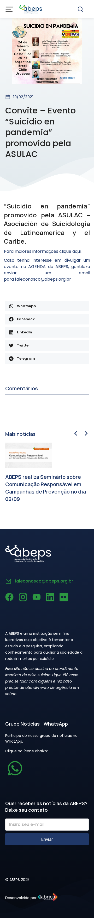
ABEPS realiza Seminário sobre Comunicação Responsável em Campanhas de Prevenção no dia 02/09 (45, 487)
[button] (47, 306)
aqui (76, 251)
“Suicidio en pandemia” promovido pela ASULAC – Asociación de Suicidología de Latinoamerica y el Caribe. (47, 223)
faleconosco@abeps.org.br (44, 581)
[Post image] (28, 455)
